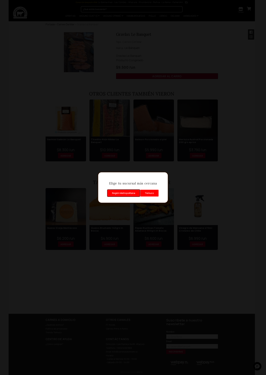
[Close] (164, 175)
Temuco (149, 193)
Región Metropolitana (123, 193)
